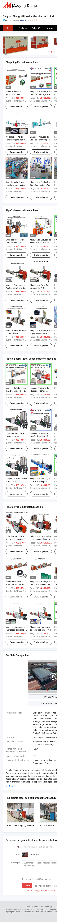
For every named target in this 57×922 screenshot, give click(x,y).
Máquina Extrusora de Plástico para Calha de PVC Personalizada (15, 288)
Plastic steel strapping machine (20, 825)
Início (8, 28)
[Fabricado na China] (20, 5)
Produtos (23, 28)
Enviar (27, 885)
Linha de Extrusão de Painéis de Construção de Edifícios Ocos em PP (41, 436)
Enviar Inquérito (17, 107)
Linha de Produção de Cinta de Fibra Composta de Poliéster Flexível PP (40, 139)
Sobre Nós (36, 28)
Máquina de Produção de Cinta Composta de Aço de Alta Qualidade (40, 185)
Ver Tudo (9, 786)
